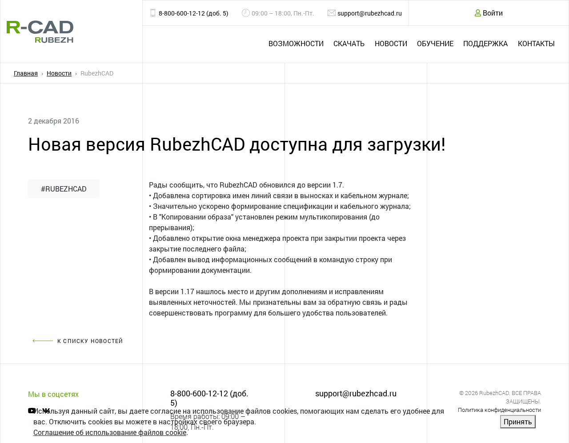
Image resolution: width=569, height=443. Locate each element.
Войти (492, 12)
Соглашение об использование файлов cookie (109, 432)
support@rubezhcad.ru (369, 13)
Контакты (536, 43)
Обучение (435, 43)
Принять (518, 421)
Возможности (296, 43)
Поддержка (485, 43)
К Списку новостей (90, 340)
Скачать (349, 43)
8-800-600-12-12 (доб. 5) (193, 13)
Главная (26, 73)
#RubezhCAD (64, 188)
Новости (391, 43)
